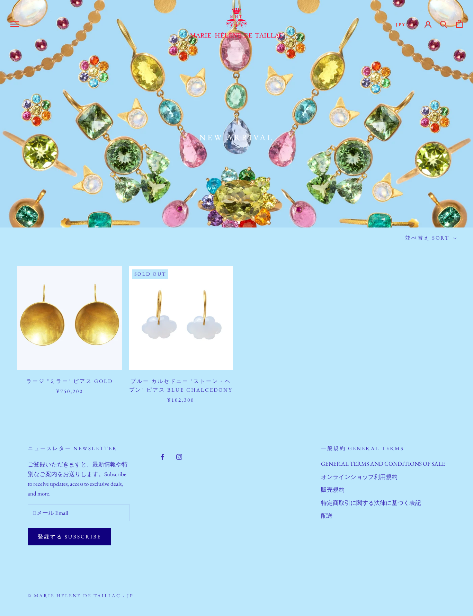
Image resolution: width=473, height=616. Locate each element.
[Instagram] (179, 456)
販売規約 (333, 489)
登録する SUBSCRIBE (69, 536)
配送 (327, 515)
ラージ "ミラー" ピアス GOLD (69, 381)
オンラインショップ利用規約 (359, 477)
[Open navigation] (14, 23)
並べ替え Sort (428, 237)
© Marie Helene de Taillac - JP (81, 595)
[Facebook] (163, 456)
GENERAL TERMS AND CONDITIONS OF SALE (383, 463)
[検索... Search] (443, 23)
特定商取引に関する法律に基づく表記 (371, 503)
